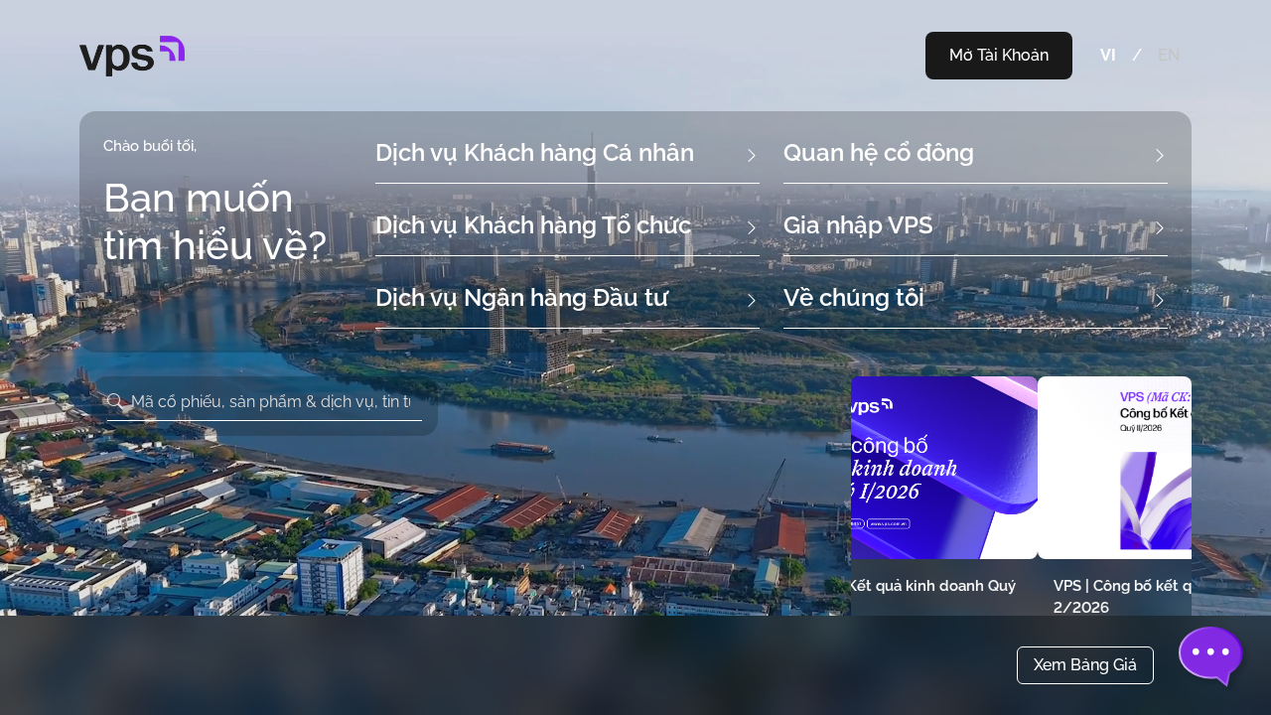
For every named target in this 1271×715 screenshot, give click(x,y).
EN (1169, 55)
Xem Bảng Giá (1085, 664)
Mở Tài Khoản (999, 55)
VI (1108, 55)
